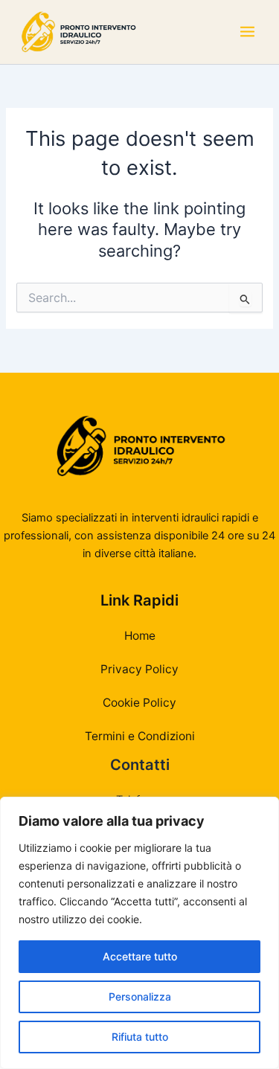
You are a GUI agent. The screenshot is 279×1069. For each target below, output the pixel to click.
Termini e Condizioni (140, 736)
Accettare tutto (140, 956)
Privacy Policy (139, 669)
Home (139, 636)
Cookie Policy (139, 703)
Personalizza (140, 996)
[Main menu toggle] (247, 32)
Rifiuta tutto (140, 1036)
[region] (139, 933)
